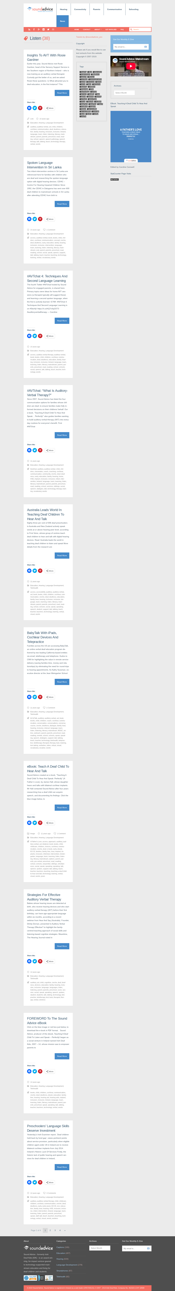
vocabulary (46, 258)
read (58, 137)
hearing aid (45, 1097)
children (59, 127)
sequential (46, 864)
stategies (40, 489)
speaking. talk (58, 866)
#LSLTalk (33, 718)
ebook (59, 849)
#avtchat (33, 469)
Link (31, 119)
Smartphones (62, 1271)
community (46, 474)
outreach (37, 733)
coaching (52, 471)
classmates (39, 471)
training (33, 258)
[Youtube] (53, 29)
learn (40, 134)
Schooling (133, 9)
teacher (47, 255)
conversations (52, 723)
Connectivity (80, 9)
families (39, 851)
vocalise (42, 748)
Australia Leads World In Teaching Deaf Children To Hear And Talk (45, 514)
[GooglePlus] (38, 29)
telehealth (54, 740)
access (33, 238)
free (48, 851)
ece (58, 1206)
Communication (114, 9)
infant (58, 479)
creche (63, 240)
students (40, 995)
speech (42, 139)
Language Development (55, 123)
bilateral (46, 844)
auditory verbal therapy (44, 355)
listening (51, 134)
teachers (40, 612)
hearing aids (54, 1097)
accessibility (40, 592)
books (55, 238)
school (35, 139)
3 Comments (51, 1193)
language (33, 134)
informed (46, 854)
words (38, 144)
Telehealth (34, 588)
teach (48, 142)
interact (47, 728)
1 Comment (50, 230)
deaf (51, 129)
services (50, 486)
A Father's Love (36, 842)
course (32, 726)
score (60, 990)
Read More (62, 93)
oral (37, 250)
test (47, 997)
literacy (57, 134)
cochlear (33, 129)
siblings (57, 486)
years (43, 876)
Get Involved (110, 29)
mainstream (52, 365)
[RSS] (29, 29)
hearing (42, 132)
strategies (43, 738)
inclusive (56, 132)
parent (38, 137)
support (62, 253)
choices (48, 846)
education (50, 243)
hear (37, 599)
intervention (49, 245)
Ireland (63, 132)
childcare (33, 846)
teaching (54, 255)
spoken (39, 869)
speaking (59, 607)
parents (44, 137)
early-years (46, 1206)
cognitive (47, 982)
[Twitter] (48, 29)
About (97, 29)
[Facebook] (34, 29)
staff (37, 1216)
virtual (54, 745)
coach (46, 471)
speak (50, 253)
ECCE (32, 851)
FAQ (122, 29)
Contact (86, 29)
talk (38, 142)
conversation (42, 723)
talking (42, 142)
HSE (32, 479)
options (52, 859)
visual (32, 614)
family (36, 132)
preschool (52, 137)
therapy (62, 142)
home (61, 476)
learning (38, 248)
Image (32, 834)
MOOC (60, 731)
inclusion (49, 132)
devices (37, 985)
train (58, 743)
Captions (60, 1247)
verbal (32, 144)
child (54, 127)
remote (39, 735)
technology (55, 142)
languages (54, 987)
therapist (46, 743)
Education (34, 123)
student (39, 609)
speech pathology (52, 139)
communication (43, 129)
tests (51, 997)
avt (50, 127)
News (62, 21)
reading (33, 253)
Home (76, 29)
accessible (92, 109)
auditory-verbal (42, 127)
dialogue (53, 726)
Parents (96, 9)
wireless (42, 1000)
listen (45, 134)
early (44, 243)
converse (62, 723)
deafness (57, 129)
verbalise (42, 745)
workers (55, 1218)
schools (62, 367)
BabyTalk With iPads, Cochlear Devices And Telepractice (42, 637)
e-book (49, 849)
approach (52, 842)
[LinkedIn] (43, 29)
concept (57, 240)
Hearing (63, 9)
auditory (33, 127)
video (49, 745)
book (50, 238)
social (45, 253)
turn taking (34, 745)
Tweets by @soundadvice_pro (89, 37)
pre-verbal (38, 861)
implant (37, 479)
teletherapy (38, 743)
